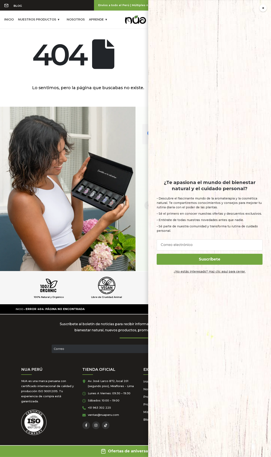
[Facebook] (86, 425)
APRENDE (96, 19)
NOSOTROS (76, 19)
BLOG (18, 5)
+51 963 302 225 (99, 407)
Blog (146, 420)
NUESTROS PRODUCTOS (37, 19)
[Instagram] (96, 425)
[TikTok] (105, 425)
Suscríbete (209, 259)
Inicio (19, 309)
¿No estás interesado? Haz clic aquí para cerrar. (210, 271)
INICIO (9, 19)
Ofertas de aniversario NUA (135, 451)
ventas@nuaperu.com (103, 414)
